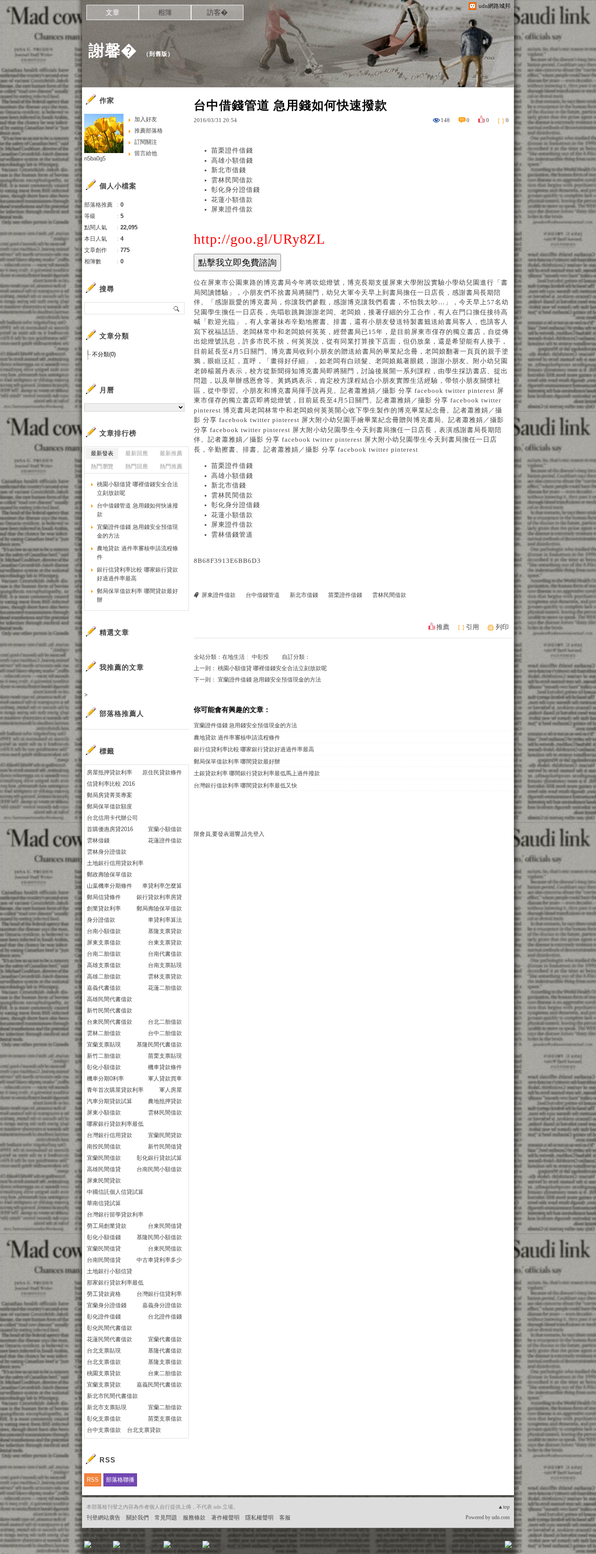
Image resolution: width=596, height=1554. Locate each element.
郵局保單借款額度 (109, 806)
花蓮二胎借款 (165, 988)
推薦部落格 (148, 130)
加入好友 (145, 119)
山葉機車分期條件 (109, 886)
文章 (113, 12)
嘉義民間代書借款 (159, 1384)
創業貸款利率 (104, 908)
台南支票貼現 (165, 965)
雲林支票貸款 (165, 976)
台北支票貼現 (104, 1350)
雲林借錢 (98, 840)
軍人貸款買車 (165, 1078)
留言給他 (145, 153)
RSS (93, 1479)
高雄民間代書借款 (109, 999)
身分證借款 (101, 920)
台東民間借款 (165, 1248)
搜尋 (177, 308)
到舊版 (158, 54)
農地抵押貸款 (165, 1101)
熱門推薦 (171, 466)
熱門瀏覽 (102, 466)
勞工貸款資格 (104, 1294)
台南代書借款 (165, 954)
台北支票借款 (104, 1362)
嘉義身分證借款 (162, 1305)
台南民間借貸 (104, 1260)
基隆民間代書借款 (159, 1044)
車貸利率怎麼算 (162, 886)
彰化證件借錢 (104, 1316)
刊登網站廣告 (103, 1517)
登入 (453, 1547)
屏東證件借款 (232, 209)
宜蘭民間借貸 (104, 1248)
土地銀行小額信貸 (109, 1271)
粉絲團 (101, 1547)
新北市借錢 (228, 170)
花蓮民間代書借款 (109, 1339)
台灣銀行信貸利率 (159, 1294)
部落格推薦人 (121, 713)
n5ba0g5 (95, 158)
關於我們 (137, 1517)
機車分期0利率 (105, 1078)
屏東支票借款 (104, 942)
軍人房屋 (170, 1090)
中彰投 (260, 657)
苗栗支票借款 (165, 1418)
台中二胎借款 (165, 1033)
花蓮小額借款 (232, 199)
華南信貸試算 (104, 1203)
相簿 (165, 12)
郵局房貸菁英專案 (109, 795)
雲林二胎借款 (104, 1033)
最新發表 (102, 453)
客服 (285, 1517)
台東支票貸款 (165, 942)
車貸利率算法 (165, 920)
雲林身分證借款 (107, 852)
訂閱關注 (145, 142)
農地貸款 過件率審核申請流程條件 (237, 737)
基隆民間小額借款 (159, 1237)
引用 (472, 627)
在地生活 (233, 657)
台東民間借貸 (165, 1226)
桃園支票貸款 (104, 1373)
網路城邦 (491, 1547)
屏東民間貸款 (104, 1180)
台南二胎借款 (104, 954)
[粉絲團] (87, 1544)
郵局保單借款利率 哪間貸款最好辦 (237, 761)
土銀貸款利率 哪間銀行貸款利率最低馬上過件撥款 (257, 773)
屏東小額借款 (104, 1112)
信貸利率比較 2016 (111, 783)
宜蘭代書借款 (165, 1339)
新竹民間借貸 (165, 1146)
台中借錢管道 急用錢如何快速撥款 (137, 510)
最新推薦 (171, 453)
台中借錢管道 (263, 595)
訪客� (217, 12)
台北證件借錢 (165, 1316)
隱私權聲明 (259, 1517)
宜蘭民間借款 (104, 1158)
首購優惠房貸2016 (110, 829)
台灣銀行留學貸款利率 (115, 1214)
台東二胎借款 (165, 1373)
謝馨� (113, 50)
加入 (469, 1547)
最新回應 (136, 453)
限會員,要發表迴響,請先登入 (229, 834)
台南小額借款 (104, 931)
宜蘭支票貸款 (104, 1384)
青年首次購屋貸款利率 (115, 1090)
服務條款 (194, 1517)
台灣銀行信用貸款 (109, 1135)
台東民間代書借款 (109, 1022)
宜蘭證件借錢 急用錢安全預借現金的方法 (269, 679)
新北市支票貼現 (107, 1407)
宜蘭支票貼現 (104, 1044)
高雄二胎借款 (104, 976)
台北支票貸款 (144, 1430)
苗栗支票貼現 (165, 1056)
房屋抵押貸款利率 (109, 772)
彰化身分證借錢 (235, 189)
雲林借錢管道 (232, 534)
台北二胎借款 (165, 1022)
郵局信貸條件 (104, 897)
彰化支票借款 (104, 1418)
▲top (504, 1507)
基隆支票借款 (165, 1362)
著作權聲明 (225, 1517)
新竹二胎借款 (104, 1056)
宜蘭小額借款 (165, 829)
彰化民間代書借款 (109, 1328)
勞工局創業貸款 (107, 1226)
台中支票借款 (104, 1430)
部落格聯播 (120, 1479)
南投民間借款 (104, 1146)
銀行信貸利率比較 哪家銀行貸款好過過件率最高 (254, 749)
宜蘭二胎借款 (165, 1407)
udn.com (501, 1517)
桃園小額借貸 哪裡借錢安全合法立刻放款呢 (272, 668)
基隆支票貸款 (165, 931)
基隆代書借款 (165, 1350)
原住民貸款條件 (162, 772)
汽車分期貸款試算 (109, 1101)
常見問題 (165, 1517)
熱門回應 (136, 466)
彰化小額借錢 (104, 1237)
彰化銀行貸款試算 (159, 1158)
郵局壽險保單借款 (159, 908)
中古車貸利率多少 (159, 1260)
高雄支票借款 (104, 965)
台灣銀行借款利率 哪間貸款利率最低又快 (245, 785)
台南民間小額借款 (159, 1169)
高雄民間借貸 (104, 1169)
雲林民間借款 (232, 180)
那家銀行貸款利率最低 (115, 1282)
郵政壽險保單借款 (109, 874)
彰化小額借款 (104, 1067)
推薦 (442, 627)
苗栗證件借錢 (232, 150)
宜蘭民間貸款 (165, 1135)
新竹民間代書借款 (109, 1010)
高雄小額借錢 (232, 160)
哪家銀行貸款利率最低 (115, 1124)
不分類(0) (104, 354)
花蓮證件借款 (165, 840)
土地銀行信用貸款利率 (115, 863)
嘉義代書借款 (104, 988)
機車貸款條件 (165, 1067)
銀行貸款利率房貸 (159, 897)
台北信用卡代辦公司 (112, 817)
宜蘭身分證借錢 (107, 1305)
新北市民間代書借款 (112, 1396)
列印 (502, 627)
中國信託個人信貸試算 (115, 1192)
